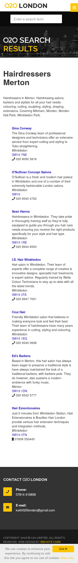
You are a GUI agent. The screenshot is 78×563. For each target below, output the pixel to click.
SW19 (16, 194)
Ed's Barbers (21, 356)
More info (67, 558)
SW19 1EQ (19, 338)
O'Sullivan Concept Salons (31, 172)
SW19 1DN (19, 391)
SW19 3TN (19, 435)
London (32, 5)
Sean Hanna (21, 211)
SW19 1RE (19, 242)
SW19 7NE (19, 154)
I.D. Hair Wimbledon (26, 259)
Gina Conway (22, 128)
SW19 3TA (19, 294)
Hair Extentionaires (26, 408)
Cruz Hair (18, 312)
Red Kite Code (51, 541)
